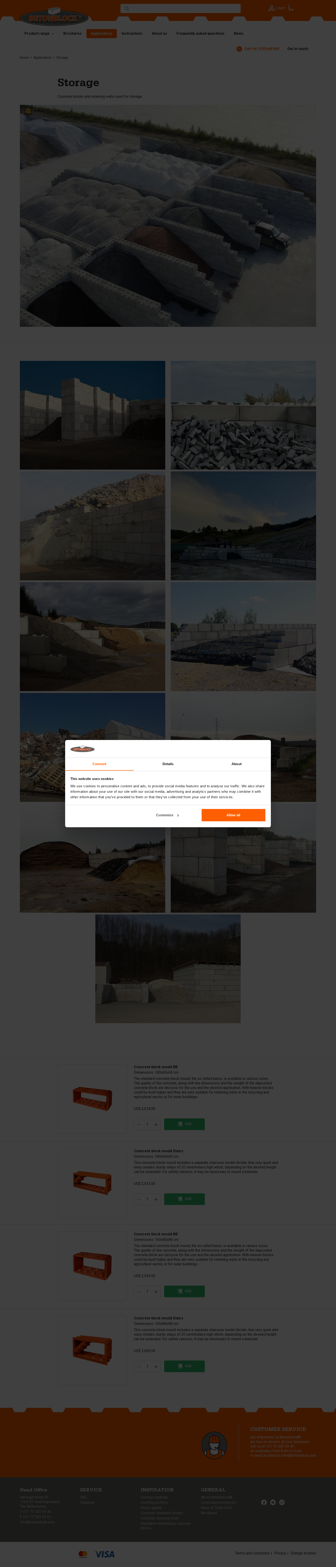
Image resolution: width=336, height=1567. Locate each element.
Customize (164, 815)
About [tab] (237, 764)
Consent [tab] (99, 764)
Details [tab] (168, 764)
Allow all (233, 815)
